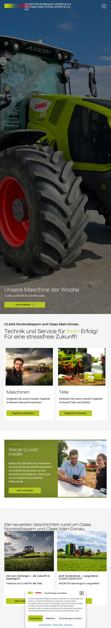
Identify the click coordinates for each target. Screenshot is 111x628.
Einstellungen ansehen (70, 618)
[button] (81, 593)
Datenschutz (58, 625)
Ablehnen (50, 618)
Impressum (68, 625)
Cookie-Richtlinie (45, 625)
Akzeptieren (35, 618)
